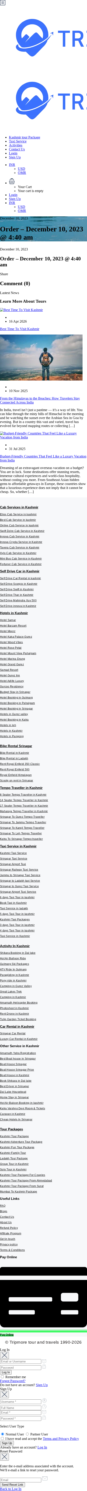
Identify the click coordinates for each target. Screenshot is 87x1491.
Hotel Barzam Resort (13, 625)
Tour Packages (11, 1129)
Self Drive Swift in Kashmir (17, 589)
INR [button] (12, 165)
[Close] (4, 1355)
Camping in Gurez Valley (16, 986)
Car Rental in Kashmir (17, 1026)
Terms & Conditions (12, 1250)
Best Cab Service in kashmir (18, 519)
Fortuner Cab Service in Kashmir (20, 564)
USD (21, 169)
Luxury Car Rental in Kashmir (18, 1039)
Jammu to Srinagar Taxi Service (20, 875)
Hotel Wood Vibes (11, 642)
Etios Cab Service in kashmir (18, 514)
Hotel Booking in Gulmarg (16, 697)
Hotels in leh (8, 725)
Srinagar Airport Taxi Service (18, 891)
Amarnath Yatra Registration (18, 1053)
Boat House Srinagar (13, 1064)
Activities (15, 145)
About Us (6, 1222)
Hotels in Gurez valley (14, 714)
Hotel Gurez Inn (10, 675)
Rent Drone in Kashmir (14, 1013)
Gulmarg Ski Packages (14, 964)
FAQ (2, 1205)
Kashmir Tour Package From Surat (22, 1186)
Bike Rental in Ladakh (14, 758)
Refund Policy (9, 1227)
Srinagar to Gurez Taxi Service (19, 886)
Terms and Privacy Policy (61, 1439)
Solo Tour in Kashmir (13, 1169)
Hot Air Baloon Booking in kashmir (22, 1102)
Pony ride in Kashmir (13, 980)
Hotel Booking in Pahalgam (17, 703)
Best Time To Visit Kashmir (19, 329)
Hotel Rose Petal (11, 647)
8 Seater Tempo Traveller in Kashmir (23, 794)
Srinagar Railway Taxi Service (19, 869)
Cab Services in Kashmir (19, 507)
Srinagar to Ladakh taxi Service (20, 880)
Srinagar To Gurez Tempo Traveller (22, 816)
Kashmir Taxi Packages (15, 919)
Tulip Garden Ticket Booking (18, 1019)
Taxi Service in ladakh (14, 908)
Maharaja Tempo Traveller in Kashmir (24, 811)
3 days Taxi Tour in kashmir (17, 925)
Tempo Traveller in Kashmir (21, 788)
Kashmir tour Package (24, 137)
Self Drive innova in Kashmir (18, 606)
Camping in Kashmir (13, 997)
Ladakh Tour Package (14, 1158)
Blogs (3, 1211)
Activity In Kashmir (15, 946)
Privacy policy (9, 1244)
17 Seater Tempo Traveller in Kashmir (24, 805)
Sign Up (15, 157)
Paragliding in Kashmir (14, 975)
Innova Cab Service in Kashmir (19, 536)
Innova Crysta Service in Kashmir (21, 542)
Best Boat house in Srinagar (18, 1058)
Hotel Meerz (7, 631)
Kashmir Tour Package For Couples (22, 1175)
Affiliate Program (10, 1233)
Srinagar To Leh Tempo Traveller (21, 833)
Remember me (15, 1377)
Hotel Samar (8, 620)
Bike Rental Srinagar (16, 746)
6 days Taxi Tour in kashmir (17, 897)
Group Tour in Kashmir (14, 1164)
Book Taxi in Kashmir (13, 902)
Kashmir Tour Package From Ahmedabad (26, 1180)
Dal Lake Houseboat (13, 1091)
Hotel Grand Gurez (12, 664)
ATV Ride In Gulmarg (13, 969)
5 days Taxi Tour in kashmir (17, 914)
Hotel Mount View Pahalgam (18, 653)
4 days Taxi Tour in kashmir (17, 930)
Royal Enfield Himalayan (16, 775)
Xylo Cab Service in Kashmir (18, 553)
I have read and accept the (41, 1439)
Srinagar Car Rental (13, 1033)
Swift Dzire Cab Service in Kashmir (22, 531)
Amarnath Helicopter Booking (18, 1002)
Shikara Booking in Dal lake (17, 952)
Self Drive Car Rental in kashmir (20, 578)
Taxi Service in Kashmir (18, 846)
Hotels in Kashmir (14, 613)
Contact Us (17, 149)
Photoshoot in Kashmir (14, 1008)
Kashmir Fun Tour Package (17, 1147)
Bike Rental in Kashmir (14, 752)
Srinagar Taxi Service (13, 858)
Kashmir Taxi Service (13, 853)
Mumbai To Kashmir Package (18, 1191)
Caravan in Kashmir (12, 1114)
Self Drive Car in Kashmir (19, 571)
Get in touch (7, 1239)
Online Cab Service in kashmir (19, 525)
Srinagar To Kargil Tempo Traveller (22, 827)
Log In (42, 1447)
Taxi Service (18, 141)
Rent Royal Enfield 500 (15, 769)
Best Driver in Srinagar (14, 1086)
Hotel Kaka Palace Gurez (16, 636)
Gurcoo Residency (12, 686)
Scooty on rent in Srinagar (16, 780)
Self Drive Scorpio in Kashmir (18, 583)
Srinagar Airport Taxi (13, 864)
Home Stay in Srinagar (14, 1097)
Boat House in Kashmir (14, 1075)
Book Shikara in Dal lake (15, 1080)
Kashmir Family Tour (13, 1152)
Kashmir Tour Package (14, 1136)
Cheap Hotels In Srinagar (16, 1119)
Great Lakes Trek (11, 991)
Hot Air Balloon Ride (13, 958)
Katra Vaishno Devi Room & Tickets (22, 1108)
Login (13, 153)
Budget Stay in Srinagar (15, 692)
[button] (48, 181)
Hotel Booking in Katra (14, 719)
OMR (22, 173)
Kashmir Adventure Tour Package (21, 1141)
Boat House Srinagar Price (17, 1069)
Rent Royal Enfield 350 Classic (20, 764)
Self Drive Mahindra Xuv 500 (18, 600)
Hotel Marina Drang (12, 658)
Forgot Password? (12, 1381)
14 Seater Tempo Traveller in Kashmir (24, 800)
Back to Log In (10, 1489)
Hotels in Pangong (12, 736)
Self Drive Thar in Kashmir (16, 594)
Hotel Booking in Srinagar (16, 708)
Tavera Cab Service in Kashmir (19, 547)
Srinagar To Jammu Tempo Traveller (23, 822)
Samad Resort (9, 669)
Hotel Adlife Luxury (12, 681)
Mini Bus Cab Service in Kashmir (21, 558)
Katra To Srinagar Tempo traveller (21, 839)
